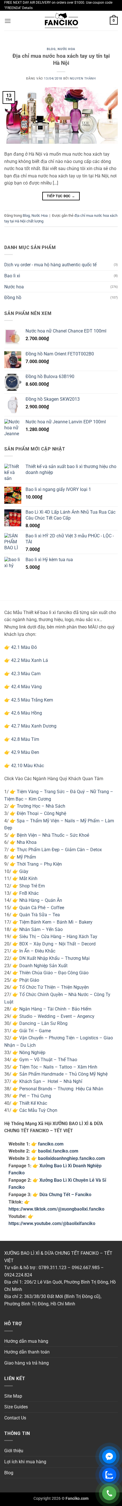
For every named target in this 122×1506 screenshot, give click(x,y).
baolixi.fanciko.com (58, 1151)
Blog (51, 49)
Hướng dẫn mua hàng (26, 1341)
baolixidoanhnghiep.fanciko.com (71, 1158)
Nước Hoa (66, 49)
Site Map (13, 1396)
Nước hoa (14, 286)
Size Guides (16, 1407)
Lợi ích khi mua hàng (25, 1461)
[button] (7, 21)
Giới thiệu (13, 1450)
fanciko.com (51, 1144)
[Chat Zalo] (109, 1475)
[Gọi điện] (109, 1493)
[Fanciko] (61, 21)
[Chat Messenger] (109, 1456)
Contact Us (15, 1418)
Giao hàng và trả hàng (26, 1363)
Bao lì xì (12, 275)
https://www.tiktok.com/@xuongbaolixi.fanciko (56, 1209)
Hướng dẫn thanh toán (27, 1352)
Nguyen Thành (83, 78)
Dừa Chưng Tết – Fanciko (65, 1194)
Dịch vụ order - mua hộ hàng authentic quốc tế (50, 264)
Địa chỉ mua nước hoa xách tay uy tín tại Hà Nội (61, 59)
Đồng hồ (12, 297)
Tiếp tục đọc (61, 196)
